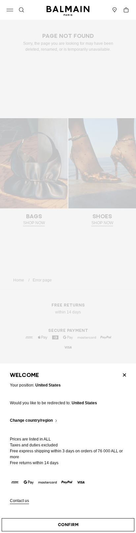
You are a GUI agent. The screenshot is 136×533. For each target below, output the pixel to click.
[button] (21, 10)
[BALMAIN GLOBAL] (68, 10)
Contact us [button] (19, 501)
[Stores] (114, 10)
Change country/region (31, 420)
